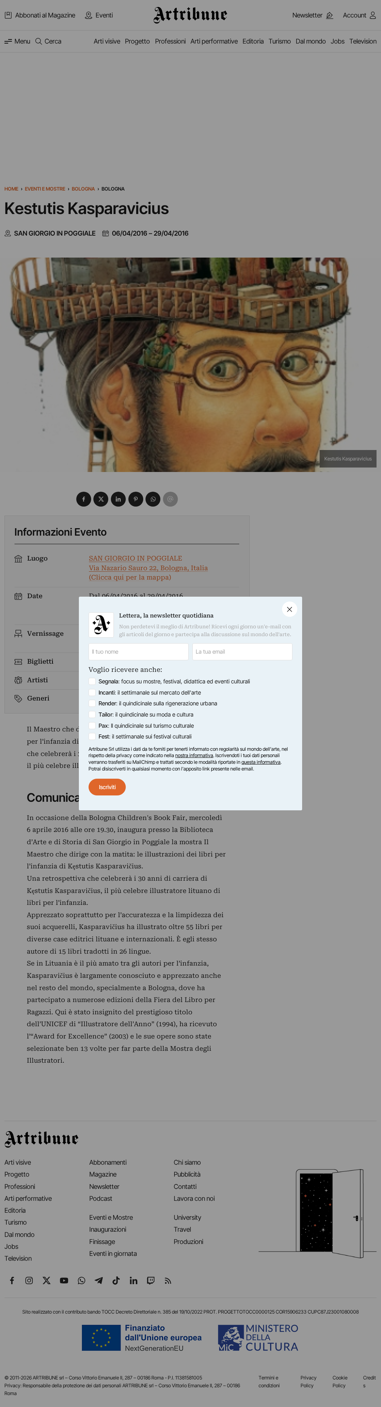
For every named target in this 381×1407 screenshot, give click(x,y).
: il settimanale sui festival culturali (145, 736)
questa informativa (261, 762)
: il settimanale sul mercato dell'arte (150, 692)
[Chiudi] (289, 609)
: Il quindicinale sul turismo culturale (146, 725)
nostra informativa (194, 755)
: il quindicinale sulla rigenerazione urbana (158, 703)
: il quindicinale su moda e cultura (146, 714)
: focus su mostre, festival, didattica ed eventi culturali (174, 681)
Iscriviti (107, 787)
